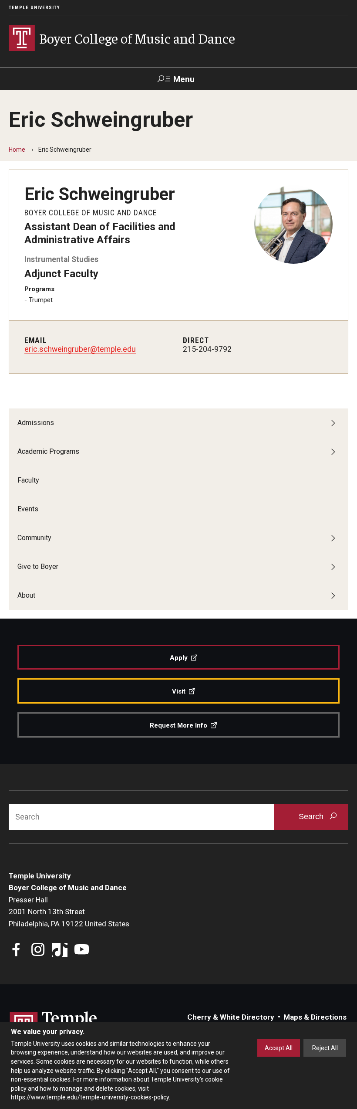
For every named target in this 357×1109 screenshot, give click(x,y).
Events (27, 509)
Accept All (279, 1047)
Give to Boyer (37, 566)
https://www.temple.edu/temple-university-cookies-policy (90, 1097)
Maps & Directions (315, 1017)
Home (17, 149)
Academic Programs (48, 451)
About (26, 595)
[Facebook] (16, 950)
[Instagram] (38, 950)
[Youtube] (81, 950)
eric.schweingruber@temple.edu (80, 349)
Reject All (325, 1047)
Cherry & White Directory (230, 1017)
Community (34, 538)
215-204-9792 (207, 349)
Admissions (35, 422)
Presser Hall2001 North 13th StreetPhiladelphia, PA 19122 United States (69, 911)
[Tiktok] (59, 950)
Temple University (34, 7)
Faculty (28, 480)
